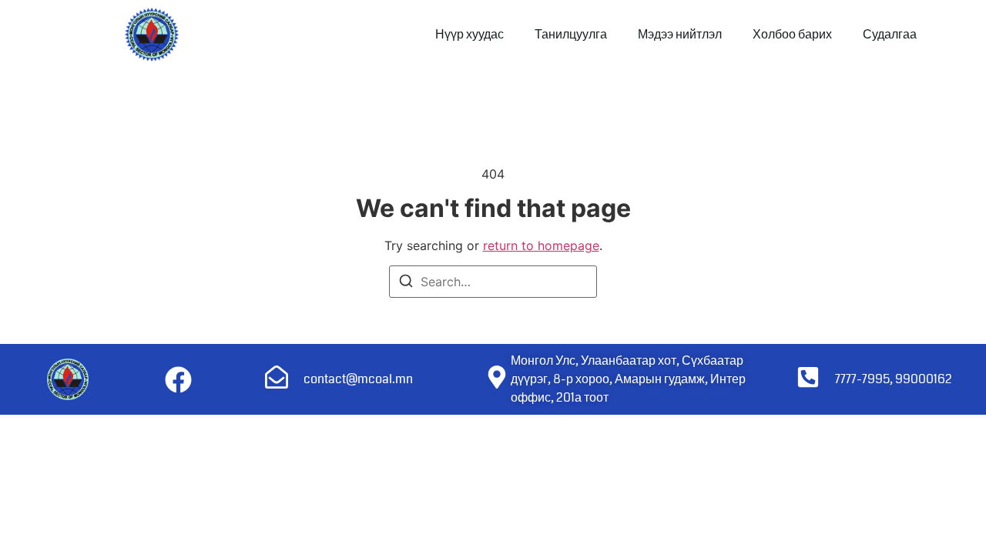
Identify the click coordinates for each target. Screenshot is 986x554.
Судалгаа (890, 34)
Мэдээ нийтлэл (680, 34)
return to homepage (541, 245)
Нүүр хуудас (469, 34)
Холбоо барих (792, 34)
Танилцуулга (571, 34)
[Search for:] (493, 281)
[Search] (406, 283)
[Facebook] (178, 379)
